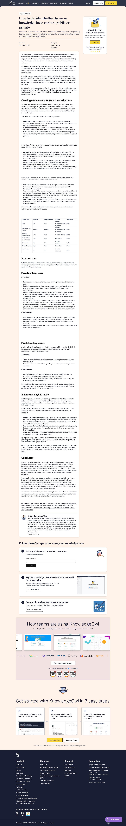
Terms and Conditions (48, 770)
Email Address (31, 559)
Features (19, 765)
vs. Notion (19, 787)
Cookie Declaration (47, 781)
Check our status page (97, 782)
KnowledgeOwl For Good (49, 767)
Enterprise (63, 3)
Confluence (22, 784)
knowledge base (53, 57)
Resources (53, 3)
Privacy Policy (45, 773)
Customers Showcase (23, 779)
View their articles (33, 534)
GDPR (66, 776)
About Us (43, 765)
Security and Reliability (24, 776)
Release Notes (69, 767)
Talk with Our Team (23, 781)
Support (54, 47)
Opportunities (45, 784)
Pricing (70, 3)
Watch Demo (20, 767)
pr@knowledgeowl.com (97, 765)
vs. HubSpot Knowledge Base (26, 798)
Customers (44, 3)
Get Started (68, 765)
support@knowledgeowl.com (99, 767)
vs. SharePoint (21, 790)
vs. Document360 (22, 793)
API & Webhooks (70, 773)
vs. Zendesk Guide (22, 795)
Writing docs (55, 45)
